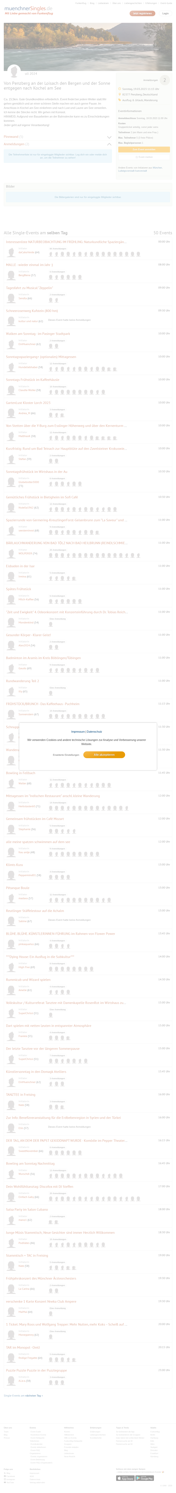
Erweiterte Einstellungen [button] (66, 754)
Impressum (78, 731)
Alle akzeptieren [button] (104, 754)
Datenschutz (94, 731)
